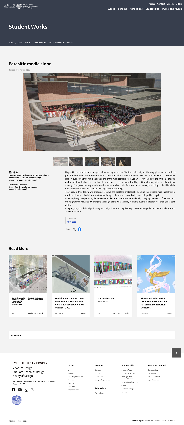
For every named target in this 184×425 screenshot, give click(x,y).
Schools (98, 370)
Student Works (24, 42)
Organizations (73, 390)
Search (170, 3)
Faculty (71, 383)
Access (152, 3)
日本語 (179, 3)
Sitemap (12, 421)
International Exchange (130, 382)
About (70, 370)
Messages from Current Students (127, 377)
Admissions (99, 393)
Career (123, 385)
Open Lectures (153, 380)
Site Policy (22, 421)
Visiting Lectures (154, 376)
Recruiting (152, 373)
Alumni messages (127, 389)
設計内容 (71, 222)
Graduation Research (42, 42)
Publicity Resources (75, 376)
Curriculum (99, 376)
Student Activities (128, 373)
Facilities (71, 386)
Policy (97, 373)
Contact (161, 3)
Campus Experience (102, 380)
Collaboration (153, 370)
